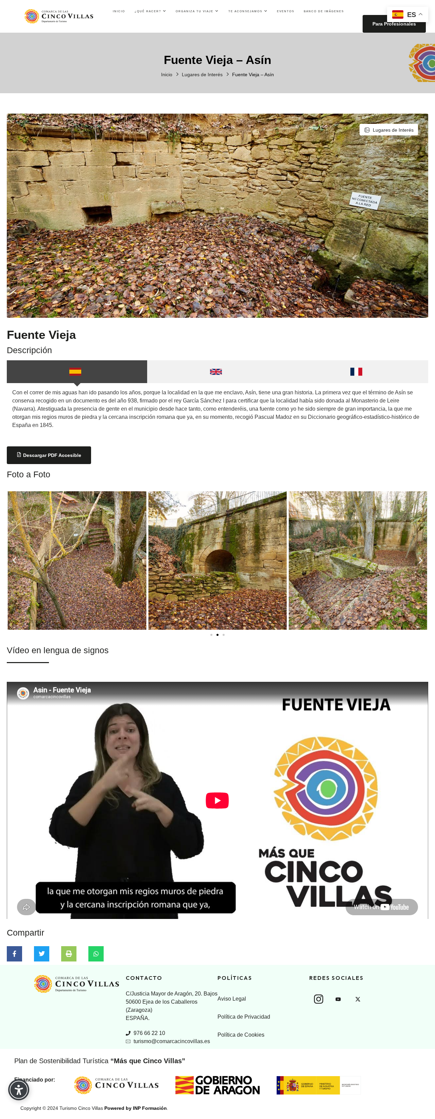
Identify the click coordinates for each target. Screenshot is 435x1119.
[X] (358, 999)
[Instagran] (318, 999)
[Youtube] (338, 999)
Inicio (166, 74)
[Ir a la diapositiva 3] (224, 635)
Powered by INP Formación (135, 1108)
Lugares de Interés (202, 74)
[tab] (77, 371)
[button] (14, 560)
